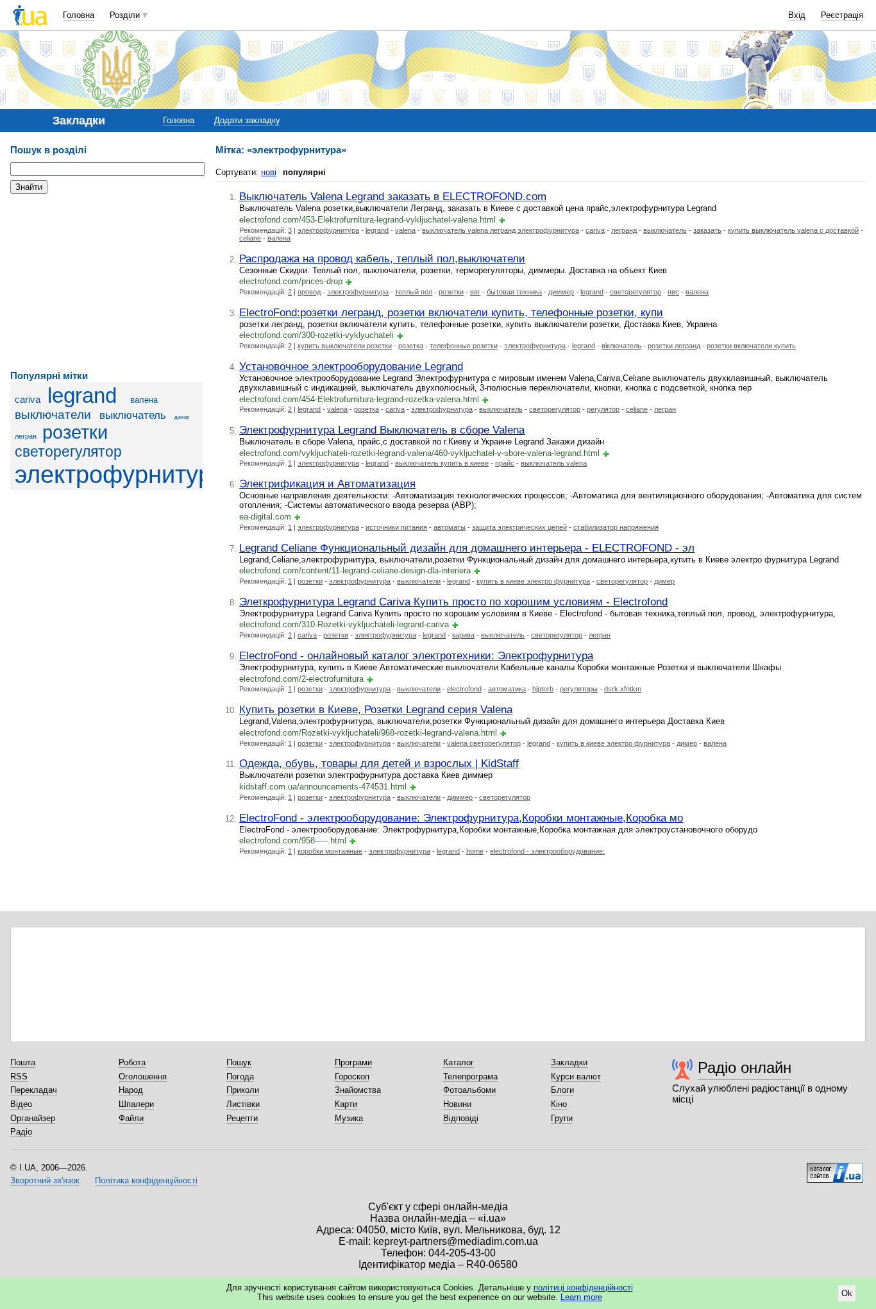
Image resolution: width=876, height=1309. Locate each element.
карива (463, 635)
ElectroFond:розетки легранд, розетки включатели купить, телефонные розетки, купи (451, 312)
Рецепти (242, 1118)
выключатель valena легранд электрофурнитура (500, 230)
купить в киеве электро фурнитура (533, 581)
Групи (562, 1118)
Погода (240, 1076)
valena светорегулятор (484, 743)
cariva (27, 399)
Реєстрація (842, 15)
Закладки (569, 1062)
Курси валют (576, 1076)
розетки (75, 432)
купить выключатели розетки (345, 346)
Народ (131, 1090)
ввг (475, 292)
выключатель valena (554, 463)
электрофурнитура (120, 474)
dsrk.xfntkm (622, 689)
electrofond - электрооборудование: (547, 851)
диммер (561, 292)
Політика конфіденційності (146, 1180)
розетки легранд (674, 346)
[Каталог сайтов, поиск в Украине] (835, 1168)
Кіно (559, 1104)
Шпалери (136, 1104)
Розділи (125, 15)
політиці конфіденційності (583, 1287)
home (475, 851)
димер (181, 417)
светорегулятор (68, 451)
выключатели (53, 414)
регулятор (603, 409)
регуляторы (579, 689)
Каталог (458, 1062)
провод (309, 292)
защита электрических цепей (519, 527)
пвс (673, 292)
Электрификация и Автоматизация (327, 483)
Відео (21, 1104)
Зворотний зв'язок (45, 1180)
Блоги (562, 1090)
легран (26, 436)
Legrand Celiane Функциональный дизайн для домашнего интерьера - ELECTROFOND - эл (467, 547)
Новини (457, 1104)
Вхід (796, 15)
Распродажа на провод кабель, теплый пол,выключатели (382, 258)
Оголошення (143, 1076)
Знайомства (358, 1090)
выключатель (132, 415)
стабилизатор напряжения (616, 527)
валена (144, 400)
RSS (19, 1076)
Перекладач (33, 1090)
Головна (78, 15)
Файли (131, 1118)
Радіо (21, 1131)
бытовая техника (514, 292)
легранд (624, 230)
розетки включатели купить (751, 346)
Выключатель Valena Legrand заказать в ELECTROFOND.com (392, 196)
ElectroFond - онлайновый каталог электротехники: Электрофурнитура (416, 655)
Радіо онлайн (744, 1067)
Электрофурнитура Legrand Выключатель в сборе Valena (382, 429)
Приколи (242, 1090)
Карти (346, 1104)
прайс (504, 463)
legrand (82, 395)
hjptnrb (542, 689)
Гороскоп (352, 1076)
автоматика (507, 689)
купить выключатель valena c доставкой (793, 230)
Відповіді (460, 1118)
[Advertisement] (106, 282)
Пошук (238, 1062)
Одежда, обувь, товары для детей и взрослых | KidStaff (379, 763)
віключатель (621, 346)
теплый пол (413, 292)
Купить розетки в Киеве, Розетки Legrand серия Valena (375, 709)
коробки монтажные (330, 851)
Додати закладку (247, 120)
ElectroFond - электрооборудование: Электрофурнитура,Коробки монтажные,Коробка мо (461, 817)
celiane (250, 238)
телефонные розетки (464, 346)
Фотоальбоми (469, 1090)
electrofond (464, 689)
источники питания (396, 527)
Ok (846, 1293)
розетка (410, 346)
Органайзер (32, 1118)
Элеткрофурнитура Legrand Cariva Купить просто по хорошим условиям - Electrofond (453, 601)
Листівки (243, 1104)
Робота (132, 1062)
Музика (349, 1118)
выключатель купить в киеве (442, 463)
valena (405, 230)
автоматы (450, 527)
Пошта (22, 1062)
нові (268, 172)
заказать (707, 230)
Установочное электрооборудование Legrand (351, 366)
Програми (353, 1062)
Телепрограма (470, 1076)
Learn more (581, 1297)
